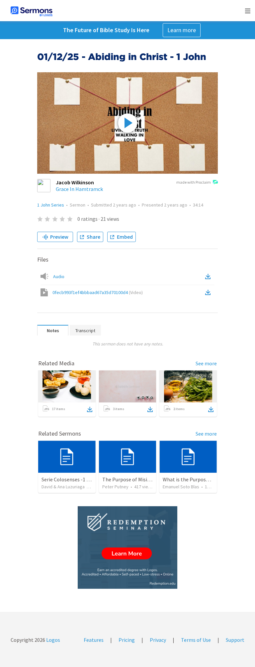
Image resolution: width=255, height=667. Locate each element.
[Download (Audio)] (209, 276)
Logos (52, 640)
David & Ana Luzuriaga (63, 487)
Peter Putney (115, 487)
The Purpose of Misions (128, 479)
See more (206, 363)
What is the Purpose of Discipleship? (204, 479)
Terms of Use (196, 640)
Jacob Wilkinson (75, 182)
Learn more (181, 30)
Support (235, 640)
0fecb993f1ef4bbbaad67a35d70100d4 (97, 292)
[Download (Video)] (209, 292)
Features (94, 640)
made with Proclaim (193, 182)
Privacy (158, 640)
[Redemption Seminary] (127, 547)
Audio (58, 276)
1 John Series (50, 205)
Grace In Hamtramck (79, 189)
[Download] (89, 409)
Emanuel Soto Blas (181, 487)
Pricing (127, 640)
